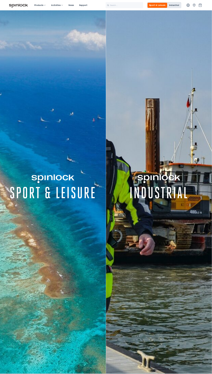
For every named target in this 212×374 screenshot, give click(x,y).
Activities (56, 5)
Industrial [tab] (174, 5)
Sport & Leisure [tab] (157, 5)
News (71, 5)
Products (39, 5)
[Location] (188, 5)
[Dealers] (194, 5)
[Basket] (200, 5)
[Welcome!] (18, 5)
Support (83, 5)
